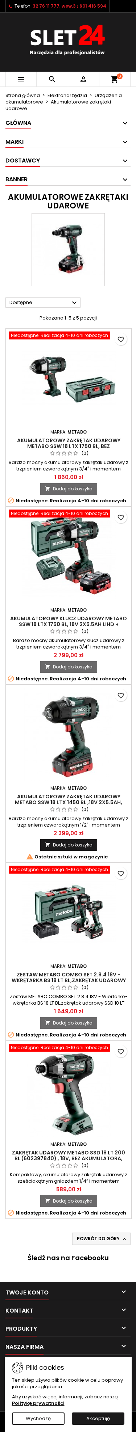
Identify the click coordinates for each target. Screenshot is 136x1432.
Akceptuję (98, 1418)
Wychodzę (38, 1418)
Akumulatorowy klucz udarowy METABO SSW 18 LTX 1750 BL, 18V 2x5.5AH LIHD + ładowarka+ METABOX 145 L (68, 624)
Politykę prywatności (38, 1403)
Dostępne (44, 303)
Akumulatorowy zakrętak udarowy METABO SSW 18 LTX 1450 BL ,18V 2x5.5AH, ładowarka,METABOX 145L (68, 802)
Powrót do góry (102, 1238)
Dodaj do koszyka (68, 489)
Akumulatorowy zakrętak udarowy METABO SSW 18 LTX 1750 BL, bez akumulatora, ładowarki (68, 446)
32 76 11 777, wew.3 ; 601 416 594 (69, 6)
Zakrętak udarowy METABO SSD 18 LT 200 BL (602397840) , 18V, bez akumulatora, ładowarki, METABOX (68, 1158)
